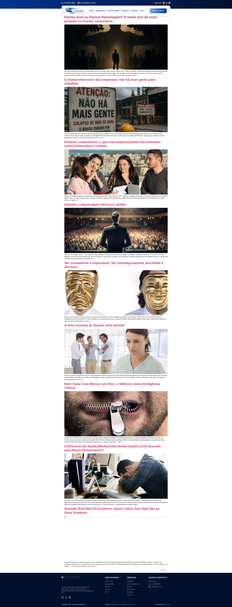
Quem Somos (100, 11)
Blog (142, 11)
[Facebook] (169, 3)
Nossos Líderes (113, 11)
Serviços (125, 11)
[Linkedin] (164, 3)
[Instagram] (166, 3)
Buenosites (167, 604)
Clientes (134, 11)
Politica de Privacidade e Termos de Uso (124, 604)
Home (91, 11)
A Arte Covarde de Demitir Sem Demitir (94, 325)
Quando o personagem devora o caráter (95, 204)
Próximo (164, 570)
